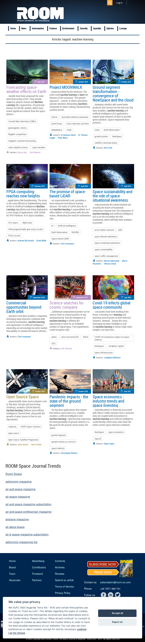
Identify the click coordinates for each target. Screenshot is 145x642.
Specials (97, 28)
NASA (85, 336)
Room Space (13, 474)
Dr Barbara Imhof (68, 134)
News (23, 28)
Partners (37, 580)
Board (12, 567)
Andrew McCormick (26, 240)
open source (13, 433)
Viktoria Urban (110, 263)
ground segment (58, 435)
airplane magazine (17, 519)
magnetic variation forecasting (22, 140)
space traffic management (106, 256)
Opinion (110, 28)
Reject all (117, 622)
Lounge (123, 28)
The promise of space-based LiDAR (68, 193)
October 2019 (126, 81)
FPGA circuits (14, 235)
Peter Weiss (63, 137)
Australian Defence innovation (75, 117)
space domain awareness (106, 236)
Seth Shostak (66, 348)
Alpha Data (27, 222)
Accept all (117, 613)
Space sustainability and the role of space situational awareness (112, 195)
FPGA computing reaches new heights (23, 193)
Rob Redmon (35, 152)
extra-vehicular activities (78, 123)
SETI (53, 343)
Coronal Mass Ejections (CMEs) (22, 121)
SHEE (69, 130)
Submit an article (64, 580)
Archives (60, 567)
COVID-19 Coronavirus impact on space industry (112, 338)
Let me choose (16, 633)
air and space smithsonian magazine (28, 512)
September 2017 (82, 297)
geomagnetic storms (17, 127)
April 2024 (84, 186)
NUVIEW (75, 232)
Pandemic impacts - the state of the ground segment (69, 401)
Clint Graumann (67, 243)
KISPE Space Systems (31, 426)
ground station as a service (63, 441)
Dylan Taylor (109, 443)
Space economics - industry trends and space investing (108, 401)
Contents (60, 560)
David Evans (56, 123)
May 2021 (41, 81)
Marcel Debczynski (111, 260)
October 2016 (83, 81)
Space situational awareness (107, 242)
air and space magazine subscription (28, 504)
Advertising (38, 560)
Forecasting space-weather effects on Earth (26, 89)
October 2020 (40, 391)
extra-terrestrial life (70, 336)
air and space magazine (20, 489)
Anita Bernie (23, 444)
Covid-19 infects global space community (111, 305)
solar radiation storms (18, 147)
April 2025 (127, 186)
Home (13, 28)
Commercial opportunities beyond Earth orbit (23, 307)
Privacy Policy (62, 592)
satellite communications (106, 142)
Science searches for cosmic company (67, 305)
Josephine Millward (112, 357)
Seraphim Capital (116, 346)
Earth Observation (112, 129)
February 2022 (39, 186)
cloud (97, 129)
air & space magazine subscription (27, 534)
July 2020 (127, 297)
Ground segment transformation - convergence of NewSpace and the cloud (113, 93)
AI (52, 225)
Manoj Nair (22, 152)
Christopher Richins (69, 453)
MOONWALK (56, 130)
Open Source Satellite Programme (23, 439)
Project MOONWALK (66, 87)
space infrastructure (104, 352)
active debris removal (104, 229)
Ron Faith (108, 147)
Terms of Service (64, 586)
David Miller (41, 240)
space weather (38, 147)
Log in (120, 2)
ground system (101, 136)
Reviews (59, 573)
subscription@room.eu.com (115, 582)
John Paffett (36, 444)
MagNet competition (17, 134)
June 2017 (127, 391)
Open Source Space (22, 397)
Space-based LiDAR (60, 238)
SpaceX (98, 438)
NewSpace (117, 136)
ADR (120, 229)
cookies (81, 629)
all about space (15, 527)
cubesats (12, 426)
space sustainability (103, 249)
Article (54, 117)
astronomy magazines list (21, 542)
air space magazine (17, 497)
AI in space (13, 222)
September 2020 (39, 297)
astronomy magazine (18, 481)
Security (84, 28)
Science (53, 28)
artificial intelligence (67, 225)
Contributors (39, 567)
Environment (68, 28)
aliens (54, 336)
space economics (116, 432)
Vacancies (14, 580)
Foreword (37, 573)
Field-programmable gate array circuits (25, 229)
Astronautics (38, 28)
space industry (58, 448)
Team (12, 573)
